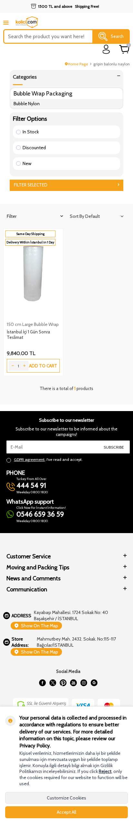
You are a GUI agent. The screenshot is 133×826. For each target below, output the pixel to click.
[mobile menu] (6, 22)
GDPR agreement (29, 459)
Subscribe (114, 447)
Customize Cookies (66, 798)
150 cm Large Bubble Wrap (33, 324)
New (27, 163)
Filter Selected (30, 184)
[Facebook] (42, 683)
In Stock (31, 132)
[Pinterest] (63, 683)
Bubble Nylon (27, 103)
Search (117, 36)
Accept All (66, 812)
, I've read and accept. (48, 459)
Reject (105, 771)
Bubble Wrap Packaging (43, 93)
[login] (106, 49)
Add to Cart (43, 365)
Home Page (78, 63)
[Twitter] (52, 683)
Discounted (34, 148)
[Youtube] (73, 683)
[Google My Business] (94, 683)
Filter (11, 216)
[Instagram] (83, 683)
